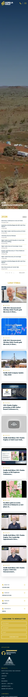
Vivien (3, 678)
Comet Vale (4, 673)
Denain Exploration (7, 688)
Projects (4, 668)
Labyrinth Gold (6, 686)
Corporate (5, 693)
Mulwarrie (4, 681)
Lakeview (4, 676)
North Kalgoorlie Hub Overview (10, 670)
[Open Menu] (25, 3)
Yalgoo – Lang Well (7, 683)
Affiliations (5, 647)
